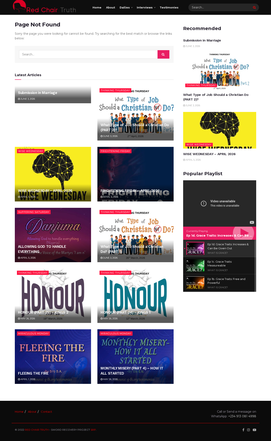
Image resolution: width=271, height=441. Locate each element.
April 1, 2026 (27, 379)
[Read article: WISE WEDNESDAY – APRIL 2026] (53, 174)
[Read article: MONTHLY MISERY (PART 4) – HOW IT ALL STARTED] (135, 356)
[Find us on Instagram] (248, 429)
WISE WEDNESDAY (30, 151)
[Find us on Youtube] (254, 429)
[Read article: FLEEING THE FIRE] (53, 356)
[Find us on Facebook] (243, 429)
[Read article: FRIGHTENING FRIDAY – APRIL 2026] (135, 174)
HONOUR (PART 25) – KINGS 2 (43, 312)
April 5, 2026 (28, 196)
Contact (46, 411)
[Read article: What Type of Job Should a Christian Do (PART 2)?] (135, 113)
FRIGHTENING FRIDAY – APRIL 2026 (130, 191)
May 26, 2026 (27, 318)
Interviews (145, 7)
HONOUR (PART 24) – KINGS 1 (125, 312)
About (110, 7)
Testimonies (169, 7)
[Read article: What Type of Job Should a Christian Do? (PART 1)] (135, 235)
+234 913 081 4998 (242, 416)
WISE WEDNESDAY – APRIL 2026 (45, 191)
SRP (93, 429)
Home (97, 7)
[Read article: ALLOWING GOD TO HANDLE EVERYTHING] (53, 235)
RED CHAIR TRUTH (37, 429)
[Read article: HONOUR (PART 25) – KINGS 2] (53, 296)
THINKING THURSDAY (115, 90)
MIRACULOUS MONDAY (33, 333)
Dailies (125, 7)
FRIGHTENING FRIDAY (115, 151)
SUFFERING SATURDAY (33, 212)
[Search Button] (255, 7)
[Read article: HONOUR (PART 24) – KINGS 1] (135, 296)
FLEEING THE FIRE (33, 373)
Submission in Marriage (37, 93)
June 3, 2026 (27, 98)
